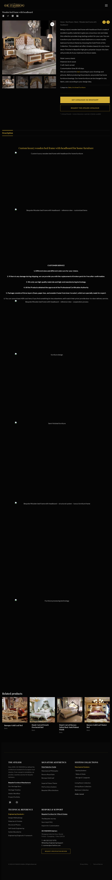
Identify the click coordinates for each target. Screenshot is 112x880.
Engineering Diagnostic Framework (20, 835)
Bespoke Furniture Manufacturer (19, 782)
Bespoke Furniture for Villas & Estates (54, 814)
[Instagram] (10, 802)
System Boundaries (14, 832)
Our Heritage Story (14, 786)
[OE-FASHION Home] (13, 5)
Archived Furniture (78, 87)
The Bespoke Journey (49, 819)
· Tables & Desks (80, 774)
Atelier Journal (79, 794)
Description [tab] (7, 133)
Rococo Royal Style (48, 774)
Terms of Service (98, 864)
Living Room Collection (83, 783)
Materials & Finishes (15, 821)
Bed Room (69, 22)
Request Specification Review (56, 851)
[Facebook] (3, 16)
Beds (76, 22)
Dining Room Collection (83, 786)
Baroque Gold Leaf (48, 778)
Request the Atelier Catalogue (85, 108)
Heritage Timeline (14, 790)
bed (78, 72)
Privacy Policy (84, 864)
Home (62, 22)
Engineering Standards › (16, 814)
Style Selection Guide (49, 767)
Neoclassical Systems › (82, 767)
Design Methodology (15, 818)
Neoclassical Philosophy (50, 771)
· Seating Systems (80, 770)
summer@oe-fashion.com (52, 845)
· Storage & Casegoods (82, 778)
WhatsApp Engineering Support (52, 843)
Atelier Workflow (14, 793)
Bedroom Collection (82, 790)
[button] (52, 24)
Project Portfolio (14, 797)
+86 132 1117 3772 (49, 840)
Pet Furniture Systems (49, 787)
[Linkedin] (17, 16)
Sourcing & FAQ (47, 822)
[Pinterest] (13, 16)
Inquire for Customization (50, 826)
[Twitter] (8, 16)
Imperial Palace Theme (49, 783)
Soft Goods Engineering (16, 828)
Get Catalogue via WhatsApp (85, 100)
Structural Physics (14, 825)
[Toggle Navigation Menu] (106, 5)
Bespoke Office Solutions (50, 790)
